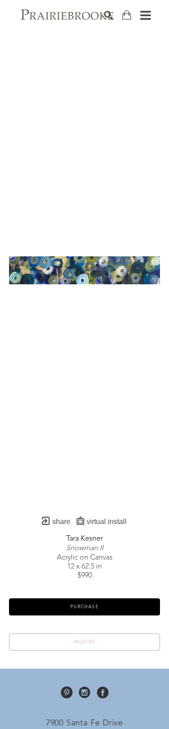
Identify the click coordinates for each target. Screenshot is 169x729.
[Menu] (145, 15)
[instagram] (85, 692)
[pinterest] (67, 692)
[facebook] (103, 692)
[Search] (108, 15)
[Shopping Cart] (126, 15)
